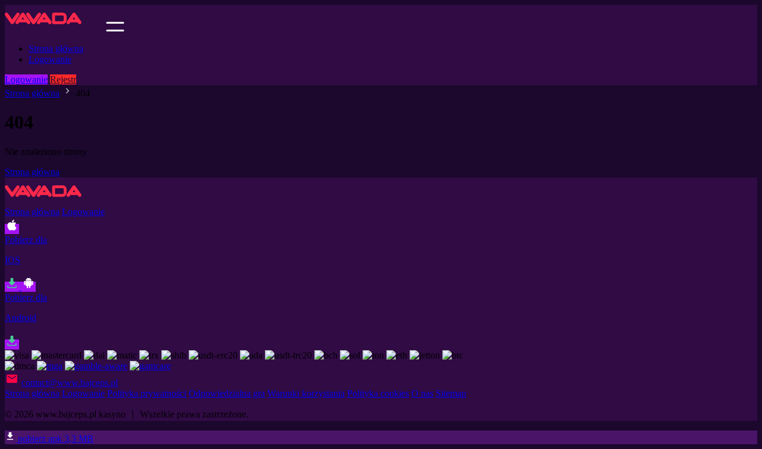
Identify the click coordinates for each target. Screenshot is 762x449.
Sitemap (451, 393)
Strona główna (56, 48)
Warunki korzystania (306, 393)
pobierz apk (54, 439)
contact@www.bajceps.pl (69, 383)
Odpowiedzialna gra (227, 393)
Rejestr (63, 79)
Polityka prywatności (146, 393)
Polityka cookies (378, 393)
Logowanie (50, 59)
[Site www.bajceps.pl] (54, 28)
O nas (422, 393)
